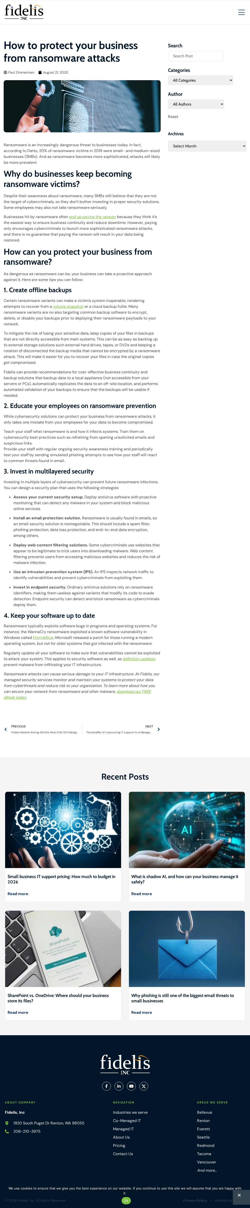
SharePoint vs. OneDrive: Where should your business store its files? (58, 998)
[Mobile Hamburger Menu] (241, 12)
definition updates (139, 658)
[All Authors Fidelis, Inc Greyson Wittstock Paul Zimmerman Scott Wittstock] (196, 104)
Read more (18, 893)
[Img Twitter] (143, 1086)
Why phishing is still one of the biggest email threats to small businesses (182, 998)
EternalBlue (43, 637)
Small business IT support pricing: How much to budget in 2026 (61, 879)
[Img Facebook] (106, 1086)
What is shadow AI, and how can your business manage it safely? (184, 879)
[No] (239, 1196)
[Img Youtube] (131, 1086)
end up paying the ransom (92, 216)
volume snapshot (68, 306)
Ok (126, 1201)
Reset (173, 116)
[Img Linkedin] (119, 1086)
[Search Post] (196, 56)
